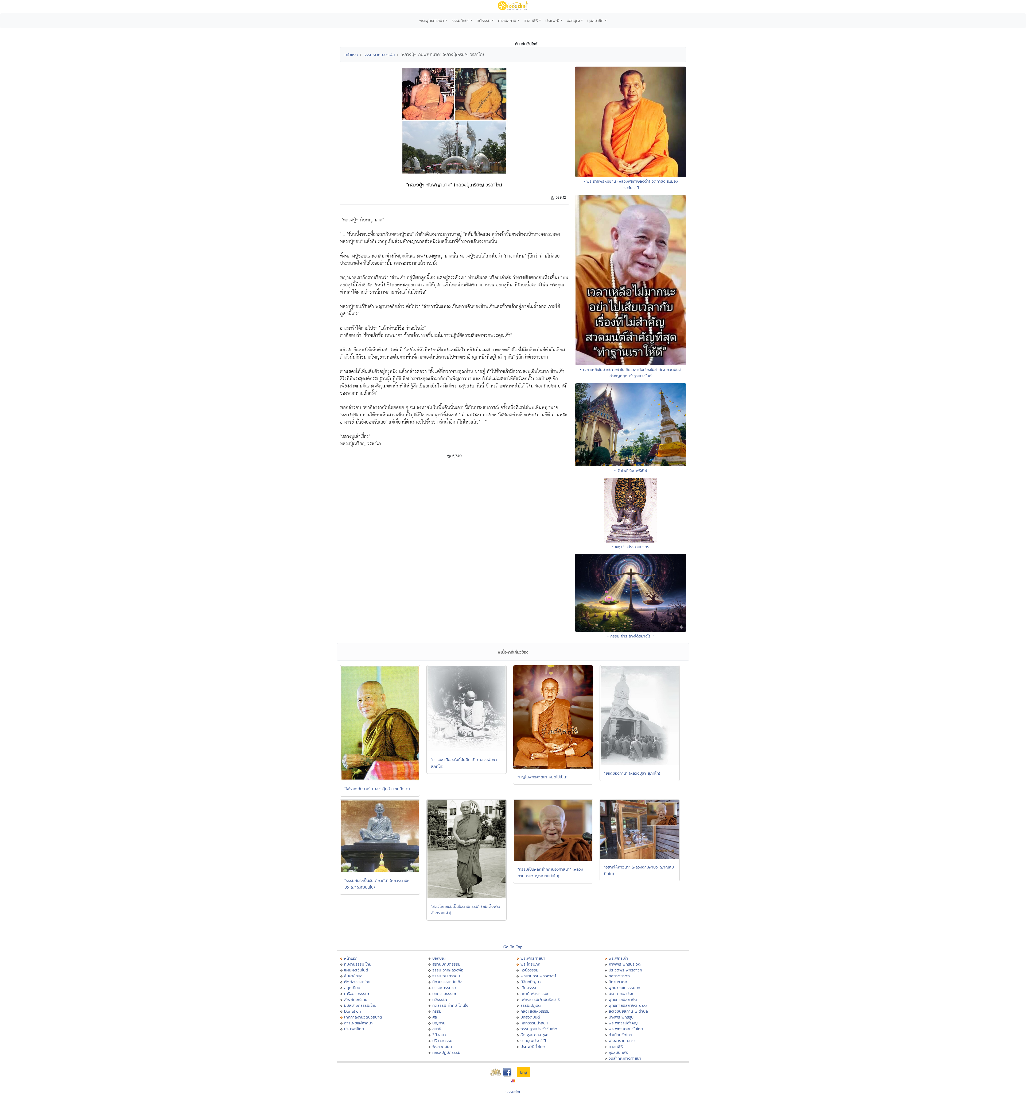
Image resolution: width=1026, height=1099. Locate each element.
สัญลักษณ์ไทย (355, 999)
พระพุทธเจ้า (618, 958)
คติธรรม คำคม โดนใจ (450, 1005)
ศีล (434, 1017)
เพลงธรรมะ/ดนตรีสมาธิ (540, 999)
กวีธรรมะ (439, 999)
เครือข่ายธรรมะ (356, 993)
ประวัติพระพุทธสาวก (625, 970)
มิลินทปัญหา (530, 982)
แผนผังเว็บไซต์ (356, 970)
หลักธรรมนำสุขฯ (534, 1023)
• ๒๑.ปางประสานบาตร (630, 547)
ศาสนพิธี (531, 20)
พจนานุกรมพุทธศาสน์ (538, 976)
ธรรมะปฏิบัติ (530, 1005)
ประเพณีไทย (354, 1029)
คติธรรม (484, 20)
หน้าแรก (351, 54)
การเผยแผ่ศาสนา (358, 1023)
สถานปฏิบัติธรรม (446, 964)
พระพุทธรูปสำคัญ (623, 1023)
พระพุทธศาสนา (431, 20)
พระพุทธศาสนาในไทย (626, 1029)
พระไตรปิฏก (530, 964)
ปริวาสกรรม (442, 1040)
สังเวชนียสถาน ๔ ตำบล (628, 1011)
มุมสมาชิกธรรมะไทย (360, 1005)
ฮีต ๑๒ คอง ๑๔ (533, 1034)
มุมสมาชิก (595, 20)
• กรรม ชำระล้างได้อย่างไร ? (630, 636)
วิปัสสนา (439, 1034)
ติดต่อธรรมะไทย (357, 982)
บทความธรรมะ (444, 993)
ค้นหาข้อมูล (353, 976)
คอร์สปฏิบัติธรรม (446, 1052)
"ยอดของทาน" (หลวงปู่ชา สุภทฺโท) (632, 773)
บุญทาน (438, 1023)
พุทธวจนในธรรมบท (624, 987)
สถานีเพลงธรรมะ (534, 993)
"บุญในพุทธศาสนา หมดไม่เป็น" (542, 777)
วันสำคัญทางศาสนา (625, 1058)
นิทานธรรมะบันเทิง (447, 982)
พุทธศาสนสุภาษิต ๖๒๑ (628, 1005)
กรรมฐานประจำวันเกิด (538, 1029)
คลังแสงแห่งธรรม (535, 1011)
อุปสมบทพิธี (618, 1052)
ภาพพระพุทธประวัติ (625, 964)
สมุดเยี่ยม (352, 987)
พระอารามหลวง (622, 1040)
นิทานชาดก (618, 982)
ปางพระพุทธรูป (621, 1017)
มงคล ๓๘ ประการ (624, 993)
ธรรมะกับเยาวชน (446, 976)
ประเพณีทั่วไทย (532, 1046)
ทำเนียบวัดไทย (620, 1034)
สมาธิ (436, 1029)
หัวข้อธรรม (529, 970)
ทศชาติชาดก (619, 976)
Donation (352, 1011)
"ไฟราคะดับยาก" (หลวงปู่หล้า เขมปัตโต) (377, 788)
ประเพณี (552, 20)
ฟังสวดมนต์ (442, 1046)
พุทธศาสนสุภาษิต (623, 999)
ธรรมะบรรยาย (444, 987)
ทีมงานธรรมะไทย (357, 964)
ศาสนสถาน (507, 20)
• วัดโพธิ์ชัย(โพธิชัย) (630, 470)
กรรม (436, 1011)
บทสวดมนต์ (530, 1017)
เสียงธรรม (529, 987)
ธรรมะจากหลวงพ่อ (379, 54)
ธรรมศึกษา (460, 20)
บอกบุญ (573, 20)
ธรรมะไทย (514, 1091)
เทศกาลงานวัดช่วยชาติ (363, 1017)
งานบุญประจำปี (533, 1040)
